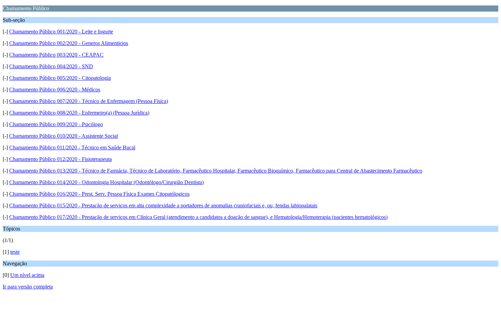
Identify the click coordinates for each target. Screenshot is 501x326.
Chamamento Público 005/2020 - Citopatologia (60, 78)
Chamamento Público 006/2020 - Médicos (54, 89)
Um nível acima (27, 275)
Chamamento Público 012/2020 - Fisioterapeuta (60, 159)
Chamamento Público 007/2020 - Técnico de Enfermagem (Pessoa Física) (88, 101)
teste (15, 252)
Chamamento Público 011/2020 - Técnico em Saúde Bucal (72, 147)
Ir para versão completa (28, 287)
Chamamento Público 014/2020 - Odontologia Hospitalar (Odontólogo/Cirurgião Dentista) (106, 182)
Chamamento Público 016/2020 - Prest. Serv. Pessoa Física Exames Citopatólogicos (99, 194)
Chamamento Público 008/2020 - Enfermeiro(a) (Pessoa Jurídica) (79, 113)
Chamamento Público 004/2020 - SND (51, 66)
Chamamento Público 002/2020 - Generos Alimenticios (68, 43)
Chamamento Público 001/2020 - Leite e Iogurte (61, 31)
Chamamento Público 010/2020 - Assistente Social (63, 136)
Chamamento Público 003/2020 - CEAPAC (56, 55)
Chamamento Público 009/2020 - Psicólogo (56, 124)
